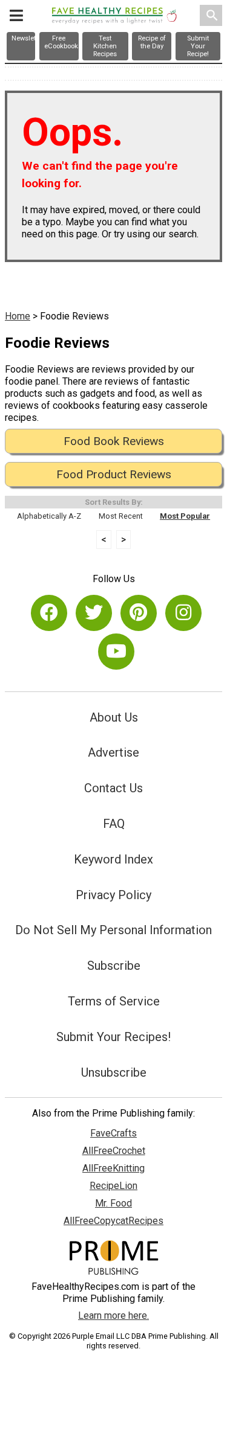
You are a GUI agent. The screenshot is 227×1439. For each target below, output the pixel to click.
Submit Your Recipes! (113, 1037)
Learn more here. (113, 1315)
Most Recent (121, 516)
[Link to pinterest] (138, 613)
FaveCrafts (113, 1133)
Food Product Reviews (113, 474)
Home (17, 316)
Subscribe (113, 965)
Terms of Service (114, 1001)
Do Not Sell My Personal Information (113, 930)
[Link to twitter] (94, 613)
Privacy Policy (113, 895)
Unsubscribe (113, 1072)
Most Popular (185, 516)
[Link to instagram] (183, 613)
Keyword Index (113, 859)
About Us (114, 717)
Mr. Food (113, 1203)
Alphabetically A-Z (49, 516)
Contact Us (113, 788)
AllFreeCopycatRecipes (113, 1220)
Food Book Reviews (114, 441)
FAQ (114, 823)
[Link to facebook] (49, 613)
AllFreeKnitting (113, 1168)
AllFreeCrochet (113, 1150)
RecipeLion (113, 1185)
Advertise (113, 752)
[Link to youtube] (116, 651)
